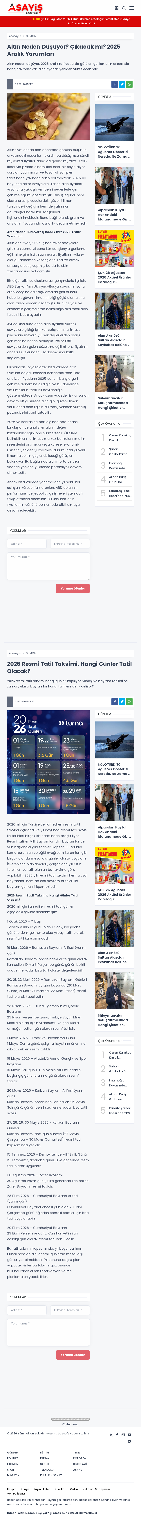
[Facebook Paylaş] (114, 84)
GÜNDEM (31, 36)
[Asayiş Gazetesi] (25, 8)
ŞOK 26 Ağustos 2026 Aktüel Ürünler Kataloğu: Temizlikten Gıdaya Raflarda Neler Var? (81, 21)
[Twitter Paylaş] (122, 84)
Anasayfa (15, 36)
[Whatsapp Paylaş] (129, 84)
